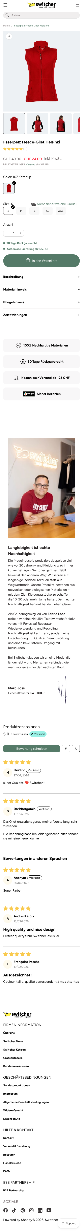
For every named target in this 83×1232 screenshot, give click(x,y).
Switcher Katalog (14, 1049)
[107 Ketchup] (9, 188)
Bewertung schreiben (31, 749)
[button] (5, 5)
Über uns (9, 1033)
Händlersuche (12, 1163)
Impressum (10, 1093)
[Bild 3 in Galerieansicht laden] (61, 123)
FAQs (6, 1171)
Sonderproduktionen (16, 1085)
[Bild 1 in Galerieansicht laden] (14, 123)
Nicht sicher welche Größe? (57, 204)
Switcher (51, 1220)
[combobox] (44, 15)
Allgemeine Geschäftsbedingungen (26, 1102)
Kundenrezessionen (16, 1066)
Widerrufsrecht (13, 1110)
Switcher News (13, 1041)
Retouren (9, 1154)
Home (6, 25)
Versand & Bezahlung (16, 1146)
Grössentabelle (13, 1058)
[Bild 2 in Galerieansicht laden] (37, 123)
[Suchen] (7, 15)
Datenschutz (11, 1118)
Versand (30, 164)
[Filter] (66, 748)
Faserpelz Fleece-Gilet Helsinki (31, 25)
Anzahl (8, 224)
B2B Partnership (13, 1190)
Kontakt (8, 1138)
